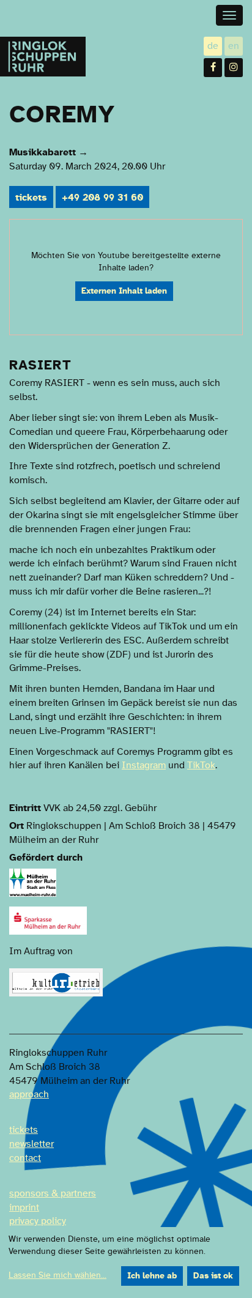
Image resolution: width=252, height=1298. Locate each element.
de (214, 47)
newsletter (31, 1144)
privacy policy (37, 1221)
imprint (24, 1207)
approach (29, 1094)
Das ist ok (213, 1276)
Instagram (144, 765)
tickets (31, 197)
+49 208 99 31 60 (102, 197)
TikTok (201, 765)
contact (25, 1158)
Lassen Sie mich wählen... (57, 1275)
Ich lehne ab (152, 1276)
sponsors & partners (52, 1193)
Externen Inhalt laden (124, 291)
